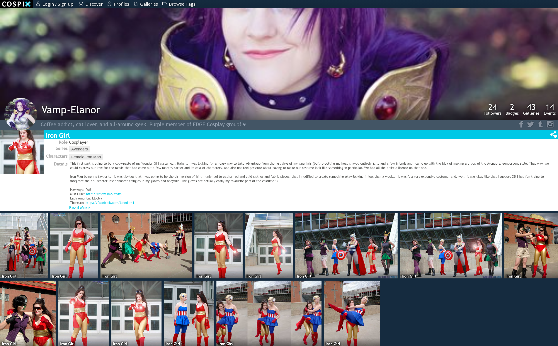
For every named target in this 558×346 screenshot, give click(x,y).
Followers (492, 109)
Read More (79, 207)
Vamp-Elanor (70, 109)
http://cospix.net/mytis (103, 194)
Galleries (531, 109)
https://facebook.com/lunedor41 (109, 202)
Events (550, 109)
